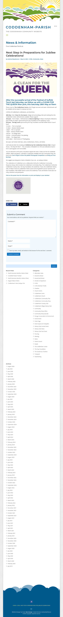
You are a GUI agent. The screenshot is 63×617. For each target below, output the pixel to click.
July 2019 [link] (10, 566)
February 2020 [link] (11, 563)
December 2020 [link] (12, 538)
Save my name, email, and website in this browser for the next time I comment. (30, 250)
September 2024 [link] (12, 424)
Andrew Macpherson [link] (13, 59)
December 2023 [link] (12, 447)
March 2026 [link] (11, 379)
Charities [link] (37, 288)
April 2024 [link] (10, 437)
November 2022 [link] (12, 480)
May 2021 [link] (10, 525)
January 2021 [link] (11, 536)
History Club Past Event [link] (41, 331)
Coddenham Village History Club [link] (43, 306)
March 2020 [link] (11, 561)
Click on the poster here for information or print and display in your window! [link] (27, 175)
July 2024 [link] (10, 429)
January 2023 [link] (11, 475)
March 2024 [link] (11, 439)
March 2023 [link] (11, 470)
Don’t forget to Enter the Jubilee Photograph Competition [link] (28, 155)
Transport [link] (37, 354)
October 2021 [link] (11, 513)
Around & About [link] (39, 276)
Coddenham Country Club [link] (41, 303)
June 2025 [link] (10, 402)
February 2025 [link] (11, 412)
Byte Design (29, 612)
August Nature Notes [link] (13, 281)
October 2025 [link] (11, 391)
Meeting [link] (37, 336)
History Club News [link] (39, 329)
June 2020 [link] (10, 553)
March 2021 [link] (11, 530)
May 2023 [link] (10, 465)
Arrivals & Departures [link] (40, 281)
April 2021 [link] (10, 528)
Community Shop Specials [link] (41, 313)
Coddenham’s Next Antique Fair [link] (16, 283)
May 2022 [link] (10, 495)
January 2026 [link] (11, 384)
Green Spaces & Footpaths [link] (42, 324)
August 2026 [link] (11, 366)
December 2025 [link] (12, 386)
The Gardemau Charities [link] (41, 351)
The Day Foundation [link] (40, 349)
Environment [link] (38, 318)
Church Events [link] (38, 291)
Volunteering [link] (38, 356)
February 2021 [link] (11, 533)
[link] (12, 204)
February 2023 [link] (11, 472)
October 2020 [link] (11, 543)
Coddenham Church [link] (40, 296)
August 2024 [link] (11, 427)
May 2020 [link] (10, 556)
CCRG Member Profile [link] (40, 286)
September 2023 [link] (12, 455)
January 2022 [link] (11, 505)
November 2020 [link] (12, 541)
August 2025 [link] (11, 396)
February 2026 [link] (11, 381)
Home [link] (14, 605)
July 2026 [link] (10, 369)
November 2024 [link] (12, 419)
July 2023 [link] (10, 460)
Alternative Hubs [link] (39, 273)
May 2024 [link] (10, 434)
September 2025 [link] (12, 394)
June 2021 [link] (10, 523)
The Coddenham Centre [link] (41, 346)
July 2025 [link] (10, 399)
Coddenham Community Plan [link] (42, 298)
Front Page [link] (38, 321)
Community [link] (36, 59)
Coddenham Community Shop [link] (43, 301)
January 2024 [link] (11, 444)
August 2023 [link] (11, 457)
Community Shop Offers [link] (41, 311)
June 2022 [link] (10, 493)
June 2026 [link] (10, 371)
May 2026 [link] (10, 374)
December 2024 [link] (12, 417)
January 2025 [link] (11, 414)
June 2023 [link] (10, 462)
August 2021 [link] (11, 518)
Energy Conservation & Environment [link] (44, 316)
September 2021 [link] (12, 515)
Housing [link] (37, 334)
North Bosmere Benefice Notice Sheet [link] (18, 278)
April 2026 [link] (10, 376)
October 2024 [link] (11, 422)
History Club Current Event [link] (42, 326)
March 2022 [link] (11, 500)
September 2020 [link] (12, 546)
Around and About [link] (39, 278)
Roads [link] (36, 344)
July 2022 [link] (10, 490)
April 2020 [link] (10, 558)
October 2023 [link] (11, 452)
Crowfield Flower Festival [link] (14, 276)
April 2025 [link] (10, 407)
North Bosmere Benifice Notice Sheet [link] (18, 273)
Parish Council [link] (38, 341)
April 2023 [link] (10, 467)
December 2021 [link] (12, 508)
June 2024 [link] (10, 432)
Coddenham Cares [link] (39, 293)
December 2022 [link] (12, 477)
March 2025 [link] (11, 409)
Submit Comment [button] (13, 254)
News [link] (41, 59)
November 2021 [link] (12, 510)
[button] (7, 35)
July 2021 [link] (10, 520)
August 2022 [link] (11, 488)
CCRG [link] (30, 59)
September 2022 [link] (12, 485)
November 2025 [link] (12, 389)
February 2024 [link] (11, 442)
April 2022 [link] (10, 498)
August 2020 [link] (11, 548)
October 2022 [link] (11, 482)
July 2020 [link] (10, 551)
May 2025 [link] (10, 404)
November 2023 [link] (12, 450)
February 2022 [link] (11, 503)
